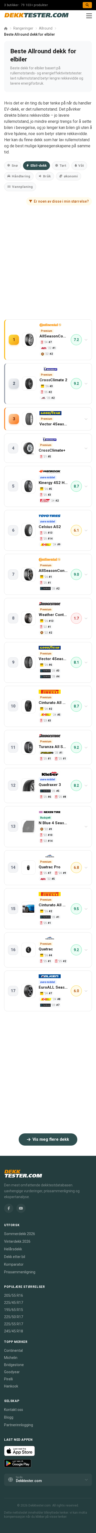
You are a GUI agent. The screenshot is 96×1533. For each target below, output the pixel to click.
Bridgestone (14, 1365)
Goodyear (12, 1372)
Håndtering (21, 176)
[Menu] (89, 16)
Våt (81, 165)
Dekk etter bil (14, 1257)
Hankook (11, 1386)
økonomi (71, 176)
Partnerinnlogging (18, 1425)
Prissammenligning (19, 1272)
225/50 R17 (13, 1317)
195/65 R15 (13, 1310)
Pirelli (8, 1379)
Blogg (8, 1417)
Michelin (10, 1358)
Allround (45, 28)
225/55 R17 (13, 1324)
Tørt (63, 165)
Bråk (47, 176)
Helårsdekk (13, 1249)
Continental (13, 1350)
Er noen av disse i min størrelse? (61, 201)
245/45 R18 (13, 1331)
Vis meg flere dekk (51, 1139)
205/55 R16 (13, 1295)
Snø (15, 165)
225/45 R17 (13, 1303)
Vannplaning (22, 187)
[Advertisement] (48, 267)
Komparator (14, 1264)
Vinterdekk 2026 (17, 1241)
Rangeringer (23, 28)
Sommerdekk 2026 (19, 1234)
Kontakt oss (13, 1410)
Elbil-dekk (38, 165)
